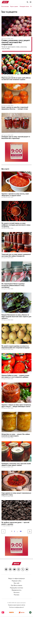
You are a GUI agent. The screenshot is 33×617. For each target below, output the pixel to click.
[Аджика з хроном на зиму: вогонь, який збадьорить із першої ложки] (16, 182)
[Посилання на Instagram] (18, 569)
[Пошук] (27, 2)
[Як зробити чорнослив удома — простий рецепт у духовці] (16, 510)
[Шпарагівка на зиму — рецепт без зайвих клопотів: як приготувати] (16, 422)
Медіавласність (16, 590)
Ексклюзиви (5, 6)
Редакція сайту (16, 581)
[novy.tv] (30, 612)
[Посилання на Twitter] (22, 569)
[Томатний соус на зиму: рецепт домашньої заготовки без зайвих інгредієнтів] (16, 242)
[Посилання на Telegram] (6, 569)
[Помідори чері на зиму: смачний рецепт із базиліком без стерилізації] (16, 123)
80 (21, 531)
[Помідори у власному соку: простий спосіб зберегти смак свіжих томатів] (16, 451)
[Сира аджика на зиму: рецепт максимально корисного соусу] (16, 481)
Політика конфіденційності (16, 607)
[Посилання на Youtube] (14, 569)
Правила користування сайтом (16, 605)
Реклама (16, 595)
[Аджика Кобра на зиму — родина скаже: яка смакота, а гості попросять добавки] (16, 363)
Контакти (16, 592)
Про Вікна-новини (16, 585)
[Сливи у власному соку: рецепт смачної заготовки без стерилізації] (16, 26)
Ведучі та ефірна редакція (16, 578)
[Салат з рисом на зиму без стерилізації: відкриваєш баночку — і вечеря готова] (16, 93)
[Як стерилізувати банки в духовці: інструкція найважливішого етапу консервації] (16, 271)
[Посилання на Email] (27, 569)
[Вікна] (5, 2)
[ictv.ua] (21, 612)
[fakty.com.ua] (11, 612)
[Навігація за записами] (29, 531)
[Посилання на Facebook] (10, 569)
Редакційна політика (16, 588)
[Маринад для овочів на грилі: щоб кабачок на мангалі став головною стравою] (16, 64)
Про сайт (16, 583)
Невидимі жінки (24, 6)
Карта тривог (14, 6)
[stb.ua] (3, 612)
